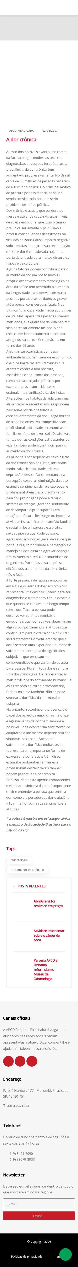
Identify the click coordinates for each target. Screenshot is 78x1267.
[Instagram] (8, 1061)
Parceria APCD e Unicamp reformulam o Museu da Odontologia (45, 969)
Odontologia (19, 860)
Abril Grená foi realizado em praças (48, 903)
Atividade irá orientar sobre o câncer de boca (49, 935)
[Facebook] (20, 1061)
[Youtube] (31, 1061)
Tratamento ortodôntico (27, 870)
